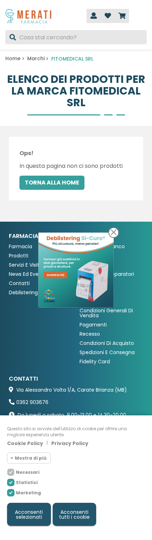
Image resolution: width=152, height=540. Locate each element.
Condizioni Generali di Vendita (106, 313)
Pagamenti (93, 325)
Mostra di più (31, 458)
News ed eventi (27, 274)
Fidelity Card (95, 361)
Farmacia (20, 246)
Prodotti (18, 255)
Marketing (28, 493)
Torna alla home (52, 182)
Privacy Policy (69, 443)
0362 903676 (32, 402)
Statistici (27, 482)
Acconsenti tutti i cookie (74, 514)
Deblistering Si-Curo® (35, 292)
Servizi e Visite (25, 265)
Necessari (28, 472)
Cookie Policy (25, 443)
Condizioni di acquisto (107, 343)
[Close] (113, 232)
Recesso (90, 334)
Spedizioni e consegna (107, 352)
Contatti (19, 283)
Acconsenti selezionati (29, 514)
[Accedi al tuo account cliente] (94, 16)
